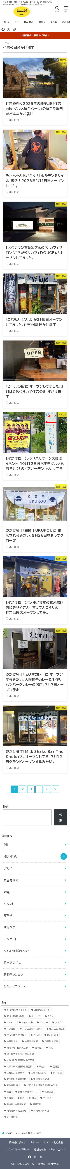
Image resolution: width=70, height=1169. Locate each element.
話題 (7, 891)
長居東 (10, 1098)
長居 (9, 1091)
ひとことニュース (15, 986)
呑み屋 (38, 1047)
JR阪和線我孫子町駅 (17, 1010)
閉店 (22, 1098)
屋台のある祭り (38, 1073)
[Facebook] (3, 29)
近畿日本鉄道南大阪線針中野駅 (42, 1085)
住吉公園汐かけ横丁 (17, 1035)
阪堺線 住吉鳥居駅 (16, 1104)
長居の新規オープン (28, 1091)
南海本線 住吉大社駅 (17, 1047)
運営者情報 (40, 1149)
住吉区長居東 (31, 1041)
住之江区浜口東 (57, 1029)
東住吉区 (57, 1073)
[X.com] (8, 29)
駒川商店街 (12, 1117)
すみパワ (9, 927)
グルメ (54, 22)
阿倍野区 (37, 1104)
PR (16, 22)
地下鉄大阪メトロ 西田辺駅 (20, 1054)
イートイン (36, 1016)
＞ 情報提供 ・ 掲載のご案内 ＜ (35, 35)
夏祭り (42, 22)
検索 (6, 806)
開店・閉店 (29, 22)
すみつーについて (39, 1142)
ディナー (44, 1022)
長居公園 (49, 1091)
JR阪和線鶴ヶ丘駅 (16, 1016)
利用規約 (58, 1142)
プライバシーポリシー (18, 1149)
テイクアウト (27, 1022)
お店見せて (11, 880)
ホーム (7, 22)
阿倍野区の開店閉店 (17, 1110)
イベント (9, 903)
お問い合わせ (58, 1149)
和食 (50, 1047)
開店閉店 (47, 1098)
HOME (8, 1133)
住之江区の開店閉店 (32, 1029)
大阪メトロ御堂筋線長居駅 (19, 1066)
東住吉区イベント (41, 1079)
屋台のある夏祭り (15, 1073)
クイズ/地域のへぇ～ (17, 950)
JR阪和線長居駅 (42, 1010)
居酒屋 (56, 1066)
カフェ (50, 1016)
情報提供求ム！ (17, 1142)
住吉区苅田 (52, 1035)
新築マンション (13, 974)
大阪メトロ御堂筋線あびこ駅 (20, 1060)
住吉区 (36, 1035)
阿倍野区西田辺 (41, 1110)
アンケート (10, 939)
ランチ (58, 1022)
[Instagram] (14, 29)
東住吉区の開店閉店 (17, 1079)
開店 (34, 1098)
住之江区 (11, 1029)
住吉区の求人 (12, 962)
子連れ (42, 1066)
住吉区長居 (12, 1041)
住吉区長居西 (51, 1041)
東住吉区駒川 (13, 1085)
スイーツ (11, 1022)
